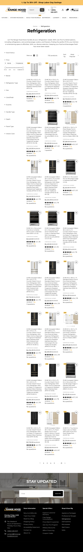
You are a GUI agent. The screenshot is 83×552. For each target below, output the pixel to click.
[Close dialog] (71, 254)
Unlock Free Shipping (25, 286)
